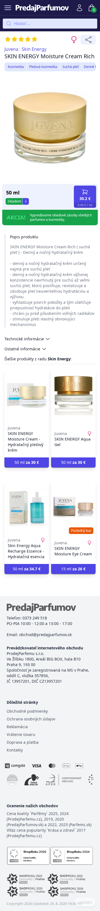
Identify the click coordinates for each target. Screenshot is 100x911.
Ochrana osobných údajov (31, 719)
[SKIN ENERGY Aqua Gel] (73, 395)
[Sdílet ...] (88, 40)
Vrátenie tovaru (21, 734)
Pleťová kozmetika (43, 66)
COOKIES (85, 902)
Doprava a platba (23, 742)
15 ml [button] (73, 568)
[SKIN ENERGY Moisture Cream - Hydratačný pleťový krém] (27, 395)
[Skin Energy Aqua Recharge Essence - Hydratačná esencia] (27, 507)
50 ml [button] (26, 462)
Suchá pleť (70, 66)
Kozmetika (16, 66)
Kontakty (15, 750)
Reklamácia (17, 726)
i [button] (25, 201)
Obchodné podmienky (27, 711)
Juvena (11, 49)
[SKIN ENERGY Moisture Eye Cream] (73, 507)
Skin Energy (34, 49)
